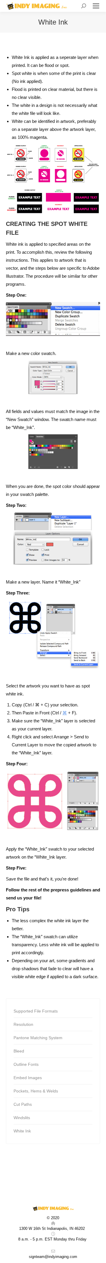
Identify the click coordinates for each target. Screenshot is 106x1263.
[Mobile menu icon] (96, 6)
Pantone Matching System (38, 1037)
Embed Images (28, 1077)
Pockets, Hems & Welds (36, 1091)
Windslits (22, 1117)
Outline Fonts (26, 1064)
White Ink (22, 1131)
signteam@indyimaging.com (53, 1256)
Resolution (23, 1024)
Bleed (19, 1051)
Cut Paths (23, 1104)
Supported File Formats (36, 1011)
